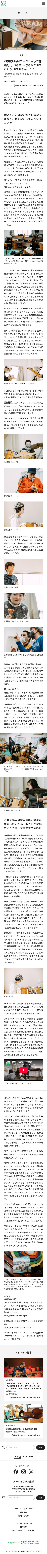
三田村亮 (12, 81)
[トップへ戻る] (3, 3)
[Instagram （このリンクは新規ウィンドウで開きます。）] (23, 1471)
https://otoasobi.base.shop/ (17, 1327)
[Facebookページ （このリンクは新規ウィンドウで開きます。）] (16, 1471)
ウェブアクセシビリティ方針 (23, 1530)
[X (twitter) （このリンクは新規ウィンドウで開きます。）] (31, 1471)
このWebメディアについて (23, 1509)
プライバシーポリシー (23, 1523)
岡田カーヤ (24, 81)
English (28, 1456)
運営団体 (23, 1512)
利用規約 (23, 1527)
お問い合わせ (23, 1516)
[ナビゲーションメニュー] (43, 3)
